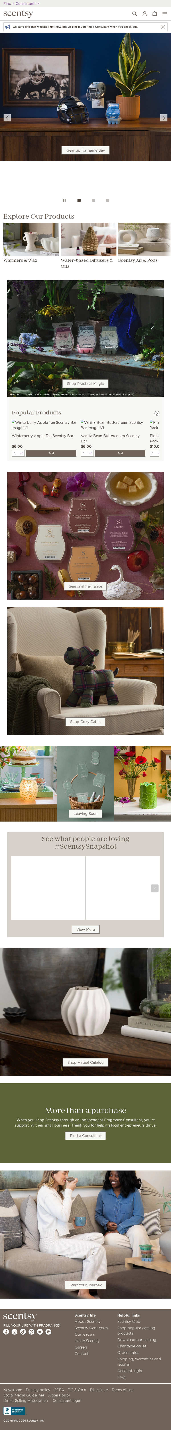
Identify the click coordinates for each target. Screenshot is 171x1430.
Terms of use (123, 1389)
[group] (85, 113)
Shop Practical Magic (85, 383)
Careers (81, 1347)
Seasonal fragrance (85, 586)
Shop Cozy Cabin (85, 721)
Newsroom (12, 1389)
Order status (128, 1352)
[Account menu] (142, 13)
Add (51, 453)
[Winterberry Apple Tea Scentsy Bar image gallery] (44, 424)
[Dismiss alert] (162, 27)
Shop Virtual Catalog (85, 1062)
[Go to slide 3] (107, 200)
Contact (81, 1353)
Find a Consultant (85, 1135)
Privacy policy (38, 1389)
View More (85, 929)
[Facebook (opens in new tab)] (6, 1332)
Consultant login (67, 1400)
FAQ (121, 1377)
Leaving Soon (86, 813)
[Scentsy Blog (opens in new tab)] (48, 1332)
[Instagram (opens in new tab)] (14, 1332)
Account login (129, 1370)
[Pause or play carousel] (64, 200)
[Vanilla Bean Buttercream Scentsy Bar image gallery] (113, 424)
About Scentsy (87, 1321)
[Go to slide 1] (79, 200)
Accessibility (59, 1395)
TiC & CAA (77, 1389)
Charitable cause (131, 1346)
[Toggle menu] (162, 14)
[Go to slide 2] (93, 200)
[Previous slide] (7, 117)
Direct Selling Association (25, 1400)
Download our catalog (136, 1339)
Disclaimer (99, 1389)
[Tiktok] (23, 1332)
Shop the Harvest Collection (85, 122)
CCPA (59, 1389)
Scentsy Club (128, 1321)
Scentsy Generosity (91, 1327)
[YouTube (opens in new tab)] (40, 1332)
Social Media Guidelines (24, 1395)
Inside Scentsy (87, 1340)
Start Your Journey (85, 1285)
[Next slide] (163, 117)
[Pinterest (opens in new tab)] (31, 1332)
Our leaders (85, 1334)
